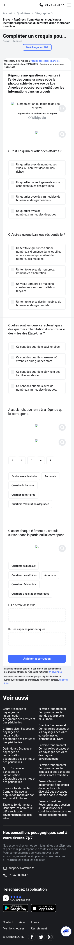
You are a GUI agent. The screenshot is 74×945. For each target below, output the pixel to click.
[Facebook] (32, 937)
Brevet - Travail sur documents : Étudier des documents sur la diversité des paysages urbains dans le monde (53, 788)
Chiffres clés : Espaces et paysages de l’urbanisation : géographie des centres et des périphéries (19, 735)
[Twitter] (41, 937)
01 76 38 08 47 (54, 5)
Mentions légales (13, 928)
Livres (35, 922)
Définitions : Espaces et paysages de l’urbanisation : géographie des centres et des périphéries (19, 755)
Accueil (7, 13)
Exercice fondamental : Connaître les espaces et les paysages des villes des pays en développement (53, 751)
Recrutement (39, 928)
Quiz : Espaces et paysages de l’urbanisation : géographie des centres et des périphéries (19, 775)
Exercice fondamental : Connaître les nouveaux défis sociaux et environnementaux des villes (18, 811)
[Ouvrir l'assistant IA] (66, 931)
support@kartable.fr (21, 868)
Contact (8, 922)
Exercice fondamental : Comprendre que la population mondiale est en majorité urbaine (18, 793)
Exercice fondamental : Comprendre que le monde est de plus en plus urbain (52, 714)
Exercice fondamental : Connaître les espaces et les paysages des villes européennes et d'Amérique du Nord (53, 732)
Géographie (42, 13)
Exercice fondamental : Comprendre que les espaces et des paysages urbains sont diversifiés (54, 770)
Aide (22, 922)
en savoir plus (55, 672)
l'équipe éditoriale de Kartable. (45, 61)
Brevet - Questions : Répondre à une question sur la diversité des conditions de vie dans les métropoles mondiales (54, 808)
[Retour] (6, 4)
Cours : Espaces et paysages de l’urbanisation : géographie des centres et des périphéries (19, 715)
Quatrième (23, 13)
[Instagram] (50, 937)
